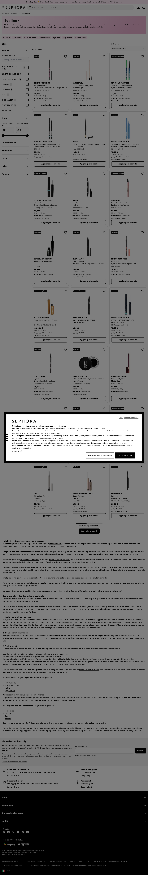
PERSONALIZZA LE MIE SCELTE (100, 455)
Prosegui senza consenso (128, 418)
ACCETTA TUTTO (125, 455)
